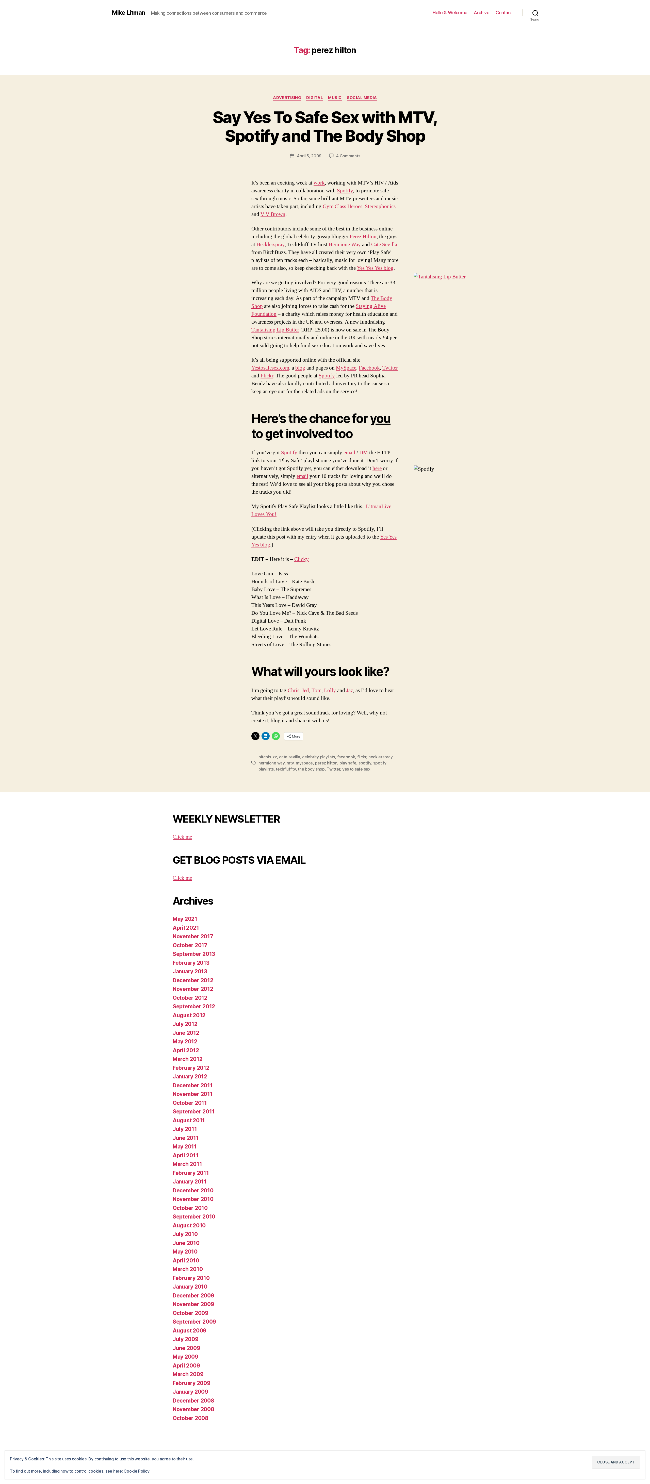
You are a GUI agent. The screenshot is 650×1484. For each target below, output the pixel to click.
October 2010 (190, 1208)
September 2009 (194, 1322)
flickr (361, 756)
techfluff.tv (286, 769)
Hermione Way (345, 244)
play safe (347, 762)
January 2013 (190, 971)
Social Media (362, 97)
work (319, 182)
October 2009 (190, 1313)
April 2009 (186, 1365)
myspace (304, 762)
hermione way (271, 762)
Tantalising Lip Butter (275, 329)
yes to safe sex (356, 769)
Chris (293, 690)
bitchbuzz (267, 756)
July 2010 (185, 1234)
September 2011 (194, 1111)
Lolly (330, 690)
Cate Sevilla (384, 244)
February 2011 (191, 1173)
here (377, 468)
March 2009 (188, 1374)
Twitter (390, 367)
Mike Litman (128, 13)
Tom (316, 690)
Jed (305, 690)
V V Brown (273, 214)
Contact (504, 12)
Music (335, 97)
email (349, 452)
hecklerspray (380, 756)
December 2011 (193, 1085)
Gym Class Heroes (342, 206)
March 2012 (187, 1059)
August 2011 (189, 1120)
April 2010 (186, 1260)
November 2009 (193, 1304)
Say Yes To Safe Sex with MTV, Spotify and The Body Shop (325, 126)
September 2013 (194, 954)
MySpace (346, 367)
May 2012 (185, 1041)
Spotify (345, 190)
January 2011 (190, 1181)
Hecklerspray (270, 244)
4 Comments (348, 155)
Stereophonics (380, 206)
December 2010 (193, 1190)
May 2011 (185, 1146)
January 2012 (190, 1076)
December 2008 (193, 1400)
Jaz (349, 690)
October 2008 (190, 1418)
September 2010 (194, 1216)
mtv (290, 762)
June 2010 (186, 1243)
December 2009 (193, 1295)
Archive (482, 12)
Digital (314, 97)
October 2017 (190, 945)
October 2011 (190, 1103)
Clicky (301, 559)
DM (363, 452)
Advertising (287, 97)
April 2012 (186, 1050)
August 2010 (189, 1225)
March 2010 (188, 1269)
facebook (346, 756)
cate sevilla (289, 756)
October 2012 (190, 998)
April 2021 (186, 928)
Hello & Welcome (450, 12)
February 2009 (191, 1383)
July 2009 (186, 1339)
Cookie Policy (137, 1471)
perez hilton (326, 762)
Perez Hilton (363, 236)
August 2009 (189, 1330)
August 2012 (189, 1015)
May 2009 (185, 1357)
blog (300, 367)
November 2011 (193, 1094)
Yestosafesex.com (270, 367)
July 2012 (185, 1024)
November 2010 (193, 1199)
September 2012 (194, 1006)
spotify (365, 762)
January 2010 (190, 1286)
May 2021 (185, 919)
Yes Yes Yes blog (375, 268)
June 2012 (186, 1033)
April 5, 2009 (309, 155)
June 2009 (186, 1348)
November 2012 (193, 989)
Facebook (369, 367)
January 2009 (190, 1392)
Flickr (267, 375)
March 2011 (187, 1164)
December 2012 (193, 980)
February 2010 (191, 1278)
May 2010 (185, 1251)
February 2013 (191, 963)
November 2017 (193, 936)
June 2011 (186, 1138)
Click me (182, 836)
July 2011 (185, 1129)
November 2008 (193, 1409)
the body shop (311, 769)
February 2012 (191, 1068)
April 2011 (185, 1155)
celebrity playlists (318, 756)
